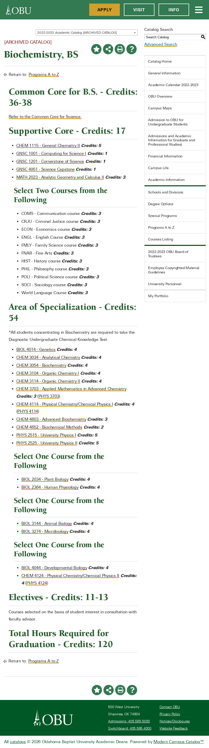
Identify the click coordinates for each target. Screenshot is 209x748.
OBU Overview (160, 96)
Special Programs (162, 216)
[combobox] (87, 32)
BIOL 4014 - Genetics (36, 349)
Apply (104, 9)
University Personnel (164, 284)
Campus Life (158, 168)
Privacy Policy (170, 714)
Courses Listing (160, 239)
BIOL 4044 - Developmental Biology (54, 567)
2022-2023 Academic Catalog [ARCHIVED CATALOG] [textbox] (77, 32)
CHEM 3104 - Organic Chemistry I (47, 373)
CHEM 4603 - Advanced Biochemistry (51, 419)
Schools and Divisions (165, 192)
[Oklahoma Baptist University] (53, 717)
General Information (164, 73)
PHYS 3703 (48, 396)
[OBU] (19, 9)
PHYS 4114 (27, 411)
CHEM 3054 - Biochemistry (41, 365)
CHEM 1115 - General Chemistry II (48, 145)
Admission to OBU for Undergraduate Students (168, 122)
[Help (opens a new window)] (131, 49)
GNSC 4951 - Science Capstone (45, 169)
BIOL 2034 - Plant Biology (45, 479)
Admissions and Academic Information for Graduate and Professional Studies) (171, 140)
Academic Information (166, 180)
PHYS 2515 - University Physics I (46, 435)
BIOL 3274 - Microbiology (44, 531)
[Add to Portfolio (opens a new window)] (96, 49)
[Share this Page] (108, 49)
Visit (139, 9)
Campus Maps (160, 108)
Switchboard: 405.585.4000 (129, 728)
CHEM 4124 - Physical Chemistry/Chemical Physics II (70, 575)
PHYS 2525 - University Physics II (46, 443)
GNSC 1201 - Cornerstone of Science (50, 161)
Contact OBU (170, 707)
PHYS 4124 (36, 583)
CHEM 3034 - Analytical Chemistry (48, 357)
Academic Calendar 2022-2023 (173, 85)
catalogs (18, 741)
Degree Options (160, 204)
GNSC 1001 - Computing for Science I (51, 153)
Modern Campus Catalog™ (178, 741)
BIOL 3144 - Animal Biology (46, 523)
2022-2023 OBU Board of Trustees (168, 254)
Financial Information (165, 156)
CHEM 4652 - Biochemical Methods (49, 427)
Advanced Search (160, 44)
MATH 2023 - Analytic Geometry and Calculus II (60, 177)
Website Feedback (174, 728)
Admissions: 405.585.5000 (129, 721)
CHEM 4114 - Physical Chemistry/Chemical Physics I (64, 404)
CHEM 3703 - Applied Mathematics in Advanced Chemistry (71, 388)
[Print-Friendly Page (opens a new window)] (120, 49)
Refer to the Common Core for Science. (45, 116)
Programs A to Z (44, 74)
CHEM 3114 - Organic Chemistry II (48, 381)
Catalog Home (160, 61)
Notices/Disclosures (175, 721)
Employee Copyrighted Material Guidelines (173, 270)
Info (173, 9)
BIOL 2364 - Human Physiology (50, 487)
